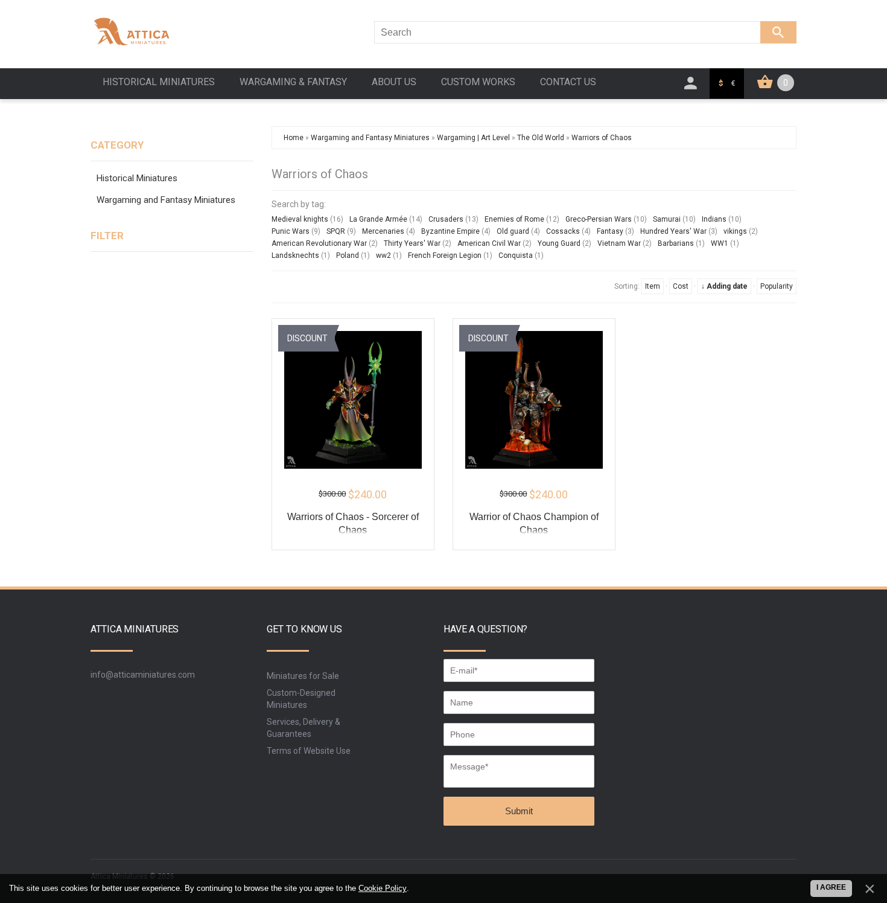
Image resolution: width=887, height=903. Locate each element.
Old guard (513, 231)
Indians (714, 219)
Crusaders (445, 219)
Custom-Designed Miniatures (301, 699)
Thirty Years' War (412, 243)
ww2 (383, 255)
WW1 (719, 243)
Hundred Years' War (673, 231)
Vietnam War (619, 243)
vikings (735, 231)
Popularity (776, 286)
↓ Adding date (724, 286)
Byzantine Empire (450, 231)
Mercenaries (383, 231)
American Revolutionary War (319, 243)
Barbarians (676, 243)
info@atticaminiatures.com (143, 675)
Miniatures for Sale (303, 676)
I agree (831, 887)
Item (652, 286)
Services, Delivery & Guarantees (303, 728)
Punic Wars (291, 231)
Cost (680, 286)
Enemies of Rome (514, 219)
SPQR (335, 231)
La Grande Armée (378, 219)
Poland (347, 255)
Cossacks (563, 231)
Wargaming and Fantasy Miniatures (166, 199)
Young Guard (559, 243)
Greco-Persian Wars (598, 219)
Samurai (667, 219)
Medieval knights (300, 219)
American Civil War (489, 243)
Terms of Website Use (309, 751)
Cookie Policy (382, 888)
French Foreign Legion (445, 255)
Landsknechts (295, 255)
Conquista (515, 255)
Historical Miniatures (137, 178)
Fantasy (610, 231)
